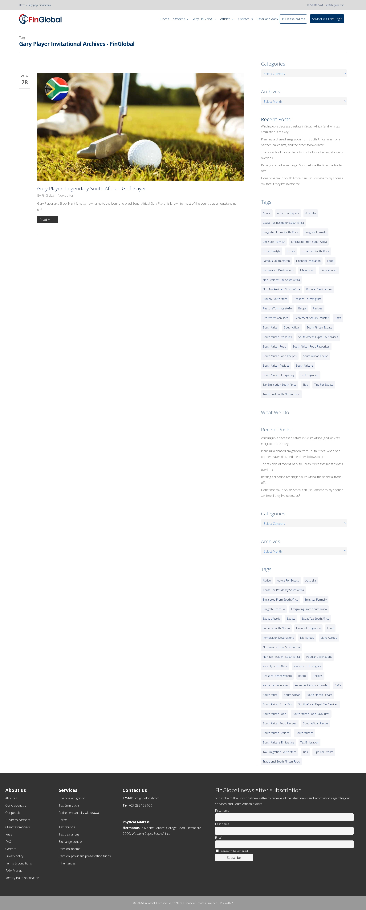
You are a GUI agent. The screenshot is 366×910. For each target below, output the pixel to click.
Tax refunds (67, 827)
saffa (338, 318)
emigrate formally (316, 232)
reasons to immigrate (307, 299)
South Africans (304, 365)
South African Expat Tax (277, 337)
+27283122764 (315, 5)
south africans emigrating (278, 375)
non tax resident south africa (281, 289)
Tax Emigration (69, 805)
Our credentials (15, 805)
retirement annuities (275, 318)
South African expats (319, 327)
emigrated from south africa (280, 232)
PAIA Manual (14, 870)
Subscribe (234, 857)
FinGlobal (48, 195)
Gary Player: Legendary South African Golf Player (91, 188)
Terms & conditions (18, 863)
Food (330, 261)
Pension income (69, 849)
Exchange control (70, 842)
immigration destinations (278, 270)
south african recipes (276, 365)
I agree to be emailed (233, 851)
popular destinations (319, 289)
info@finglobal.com (335, 5)
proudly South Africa (275, 299)
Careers (10, 849)
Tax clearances (69, 834)
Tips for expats (323, 384)
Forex (63, 820)
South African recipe (315, 356)
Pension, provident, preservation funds (85, 856)
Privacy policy (14, 856)
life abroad (307, 270)
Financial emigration (72, 798)
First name (222, 810)
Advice (267, 213)
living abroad (329, 270)
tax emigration (309, 375)
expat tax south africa (315, 251)
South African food (274, 346)
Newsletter (65, 195)
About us (11, 798)
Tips (305, 384)
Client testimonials (17, 827)
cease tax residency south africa (283, 222)
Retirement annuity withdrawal (79, 813)
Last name (222, 824)
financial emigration (308, 261)
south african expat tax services (318, 337)
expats (291, 251)
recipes (318, 308)
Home (22, 5)
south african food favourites (311, 346)
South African (292, 327)
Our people (13, 813)
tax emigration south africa (279, 384)
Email (218, 838)
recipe (302, 308)
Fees (8, 834)
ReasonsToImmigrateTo (277, 308)
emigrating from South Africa (309, 242)
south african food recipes (280, 356)
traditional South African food (281, 394)
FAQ (8, 842)
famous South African (276, 261)
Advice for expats (288, 213)
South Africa (270, 327)
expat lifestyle (271, 251)
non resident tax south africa (281, 280)
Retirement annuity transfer (311, 318)
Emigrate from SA (274, 242)
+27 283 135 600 (140, 805)
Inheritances (67, 863)
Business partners (17, 820)
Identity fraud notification (22, 878)
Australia (310, 213)
